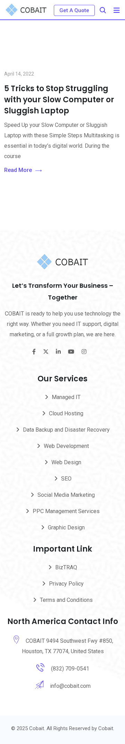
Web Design (66, 462)
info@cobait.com (70, 686)
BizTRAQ (66, 567)
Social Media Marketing (66, 495)
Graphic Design (66, 527)
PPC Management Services (66, 511)
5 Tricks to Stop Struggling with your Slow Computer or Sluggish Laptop (59, 99)
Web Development (66, 446)
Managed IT (66, 397)
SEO (66, 478)
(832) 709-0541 (70, 668)
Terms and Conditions (66, 600)
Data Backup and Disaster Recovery (66, 429)
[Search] (102, 10)
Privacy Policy (66, 583)
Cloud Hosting (66, 413)
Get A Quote (74, 10)
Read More (18, 170)
